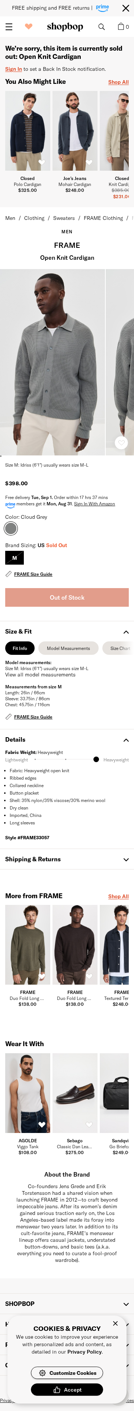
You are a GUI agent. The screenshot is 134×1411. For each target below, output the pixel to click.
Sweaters (64, 218)
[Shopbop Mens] (65, 26)
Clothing (34, 218)
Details (15, 739)
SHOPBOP (20, 1303)
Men (10, 218)
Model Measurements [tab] (68, 650)
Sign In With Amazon (94, 503)
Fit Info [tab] (20, 650)
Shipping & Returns (33, 858)
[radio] (14, 558)
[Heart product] (121, 442)
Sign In (13, 69)
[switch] (42, 162)
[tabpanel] (67, 690)
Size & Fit (18, 631)
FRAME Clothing (103, 218)
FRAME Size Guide (33, 574)
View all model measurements (40, 674)
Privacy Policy (84, 1351)
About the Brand (67, 1174)
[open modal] (53, 362)
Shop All (118, 82)
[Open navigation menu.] (9, 27)
